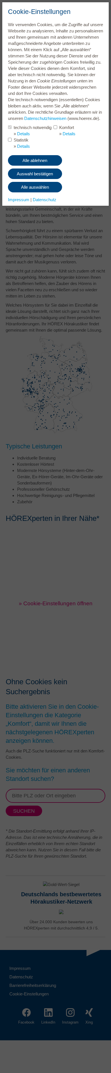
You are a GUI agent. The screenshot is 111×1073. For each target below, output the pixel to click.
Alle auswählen (35, 187)
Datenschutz (44, 199)
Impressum (18, 199)
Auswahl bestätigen (35, 173)
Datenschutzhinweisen (45, 118)
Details (23, 133)
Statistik (21, 140)
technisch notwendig (33, 127)
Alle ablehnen (34, 160)
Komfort (66, 127)
